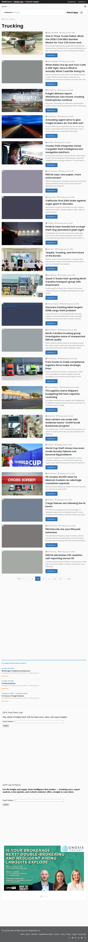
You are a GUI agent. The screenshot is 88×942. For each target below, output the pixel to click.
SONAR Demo (7, 2)
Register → (6, 676)
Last (68, 579)
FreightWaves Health (46, 934)
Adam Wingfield (52, 33)
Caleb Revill (51, 416)
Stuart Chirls (51, 197)
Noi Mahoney (52, 90)
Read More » (51, 55)
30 (60, 579)
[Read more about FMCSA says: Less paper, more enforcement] (22, 181)
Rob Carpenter (52, 171)
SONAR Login (18, 2)
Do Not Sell (82, 934)
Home (5, 19)
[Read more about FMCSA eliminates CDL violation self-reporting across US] (22, 562)
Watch (71, 12)
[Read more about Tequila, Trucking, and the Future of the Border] (22, 259)
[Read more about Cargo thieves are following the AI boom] (22, 510)
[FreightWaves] (11, 12)
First (19, 579)
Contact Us (81, 2)
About (28, 934)
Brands (4, 6)
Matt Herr (50, 249)
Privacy (68, 934)
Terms (63, 934)
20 (54, 579)
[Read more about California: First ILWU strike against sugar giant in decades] (22, 207)
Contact (56, 934)
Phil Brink (50, 142)
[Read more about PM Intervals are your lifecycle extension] (22, 536)
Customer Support (32, 2)
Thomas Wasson (53, 304)
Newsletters (72, 2)
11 (43, 579)
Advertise (34, 934)
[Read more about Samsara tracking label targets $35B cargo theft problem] (22, 314)
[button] (43, 845)
